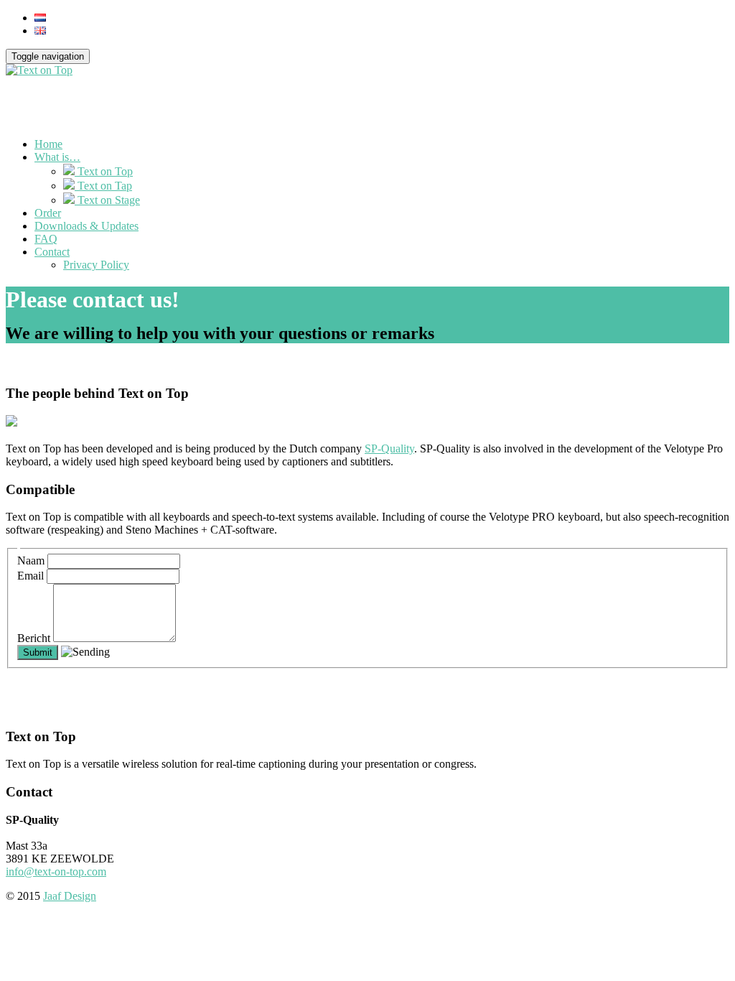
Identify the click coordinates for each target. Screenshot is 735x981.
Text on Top (104, 171)
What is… (57, 157)
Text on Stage (107, 200)
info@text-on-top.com (56, 871)
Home (48, 144)
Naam (32, 560)
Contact (52, 252)
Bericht (35, 638)
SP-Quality (389, 448)
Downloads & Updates (86, 226)
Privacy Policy (96, 265)
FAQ (45, 239)
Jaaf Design (69, 896)
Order (47, 213)
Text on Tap (103, 186)
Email (32, 575)
